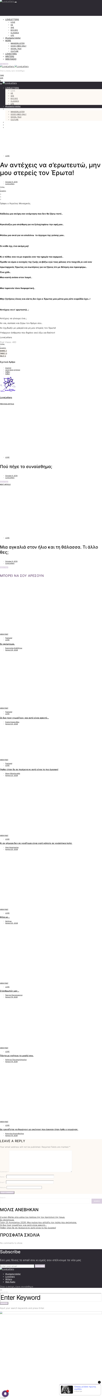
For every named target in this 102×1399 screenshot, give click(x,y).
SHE (12, 27)
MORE (8, 40)
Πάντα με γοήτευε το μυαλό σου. (17, 1055)
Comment (4, 1172)
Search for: (4, 1292)
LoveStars (10, 1276)
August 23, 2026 (11, 724)
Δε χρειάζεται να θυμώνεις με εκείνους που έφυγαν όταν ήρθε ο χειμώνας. (39, 1129)
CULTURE (14, 51)
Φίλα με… (5, 917)
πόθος (7, 374)
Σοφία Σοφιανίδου (12, 722)
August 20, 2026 (11, 849)
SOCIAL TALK (16, 49)
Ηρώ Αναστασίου (12, 847)
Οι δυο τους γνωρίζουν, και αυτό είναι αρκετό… (24, 717)
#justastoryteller (13, 38)
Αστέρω (8, 921)
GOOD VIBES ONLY (18, 46)
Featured (8, 638)
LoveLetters (9, 184)
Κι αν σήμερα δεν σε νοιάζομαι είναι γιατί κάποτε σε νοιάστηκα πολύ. (36, 843)
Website (3, 1187)
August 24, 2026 (11, 650)
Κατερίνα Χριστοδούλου (14, 1133)
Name (3, 1177)
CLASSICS (15, 33)
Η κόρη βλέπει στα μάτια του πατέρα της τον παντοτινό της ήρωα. (32, 1217)
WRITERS (9, 56)
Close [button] (3, 1397)
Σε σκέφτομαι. (7, 644)
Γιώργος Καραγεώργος (14, 995)
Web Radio (10, 1282)
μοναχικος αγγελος (12, 370)
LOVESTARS (11, 54)
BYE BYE (14, 30)
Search (2, 1198)
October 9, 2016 (11, 182)
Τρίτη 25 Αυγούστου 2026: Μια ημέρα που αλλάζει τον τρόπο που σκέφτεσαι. (38, 1222)
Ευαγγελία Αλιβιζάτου (13, 648)
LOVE (13, 22)
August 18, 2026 (11, 997)
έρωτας (8, 368)
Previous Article (7, 404)
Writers (8, 1279)
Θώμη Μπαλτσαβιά (12, 773)
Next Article (5, 484)
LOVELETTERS (12, 19)
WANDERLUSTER (17, 43)
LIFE (12, 35)
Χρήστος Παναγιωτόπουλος (16, 1060)
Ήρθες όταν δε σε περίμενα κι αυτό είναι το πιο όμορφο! (29, 769)
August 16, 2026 (11, 1135)
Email (2, 1182)
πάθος (7, 372)
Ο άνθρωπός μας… (9, 991)
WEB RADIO (10, 59)
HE (12, 25)
